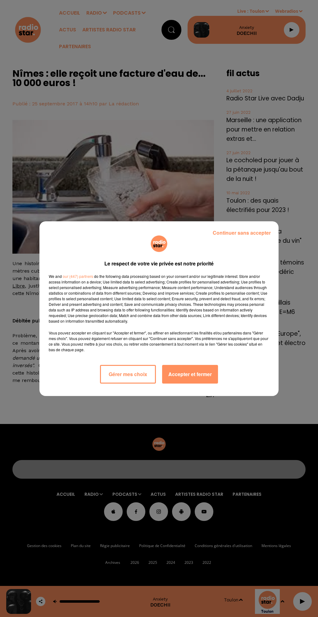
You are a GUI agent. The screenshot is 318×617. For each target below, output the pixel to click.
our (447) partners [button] (78, 276)
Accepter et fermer (190, 374)
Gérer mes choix (128, 374)
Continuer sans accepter (242, 232)
